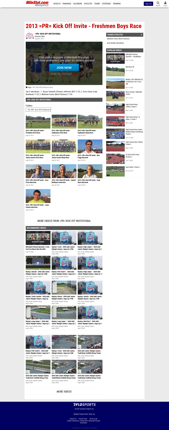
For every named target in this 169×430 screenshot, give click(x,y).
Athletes (88, 4)
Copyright (82, 409)
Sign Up (148, 4)
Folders (29, 105)
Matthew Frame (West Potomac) (118, 39)
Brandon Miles (40, 36)
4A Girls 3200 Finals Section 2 (132, 156)
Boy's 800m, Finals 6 (133, 167)
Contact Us (73, 419)
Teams (97, 4)
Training (117, 4)
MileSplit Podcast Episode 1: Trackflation (133, 55)
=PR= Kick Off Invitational (48, 34)
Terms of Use (93, 419)
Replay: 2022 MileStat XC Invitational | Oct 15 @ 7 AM (134, 81)
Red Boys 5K (130, 67)
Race (51, 87)
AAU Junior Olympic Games (60, 252)
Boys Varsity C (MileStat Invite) (134, 93)
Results (57, 4)
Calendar (77, 4)
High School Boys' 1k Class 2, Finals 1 (133, 118)
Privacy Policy (83, 419)
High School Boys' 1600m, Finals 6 (132, 105)
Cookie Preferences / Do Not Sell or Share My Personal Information (83, 422)
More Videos (64, 391)
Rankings (67, 4)
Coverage (106, 4)
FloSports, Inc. (90, 409)
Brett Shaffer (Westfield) (115, 43)
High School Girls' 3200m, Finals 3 (134, 143)
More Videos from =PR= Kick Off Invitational (64, 220)
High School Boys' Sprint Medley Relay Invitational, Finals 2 (134, 132)
